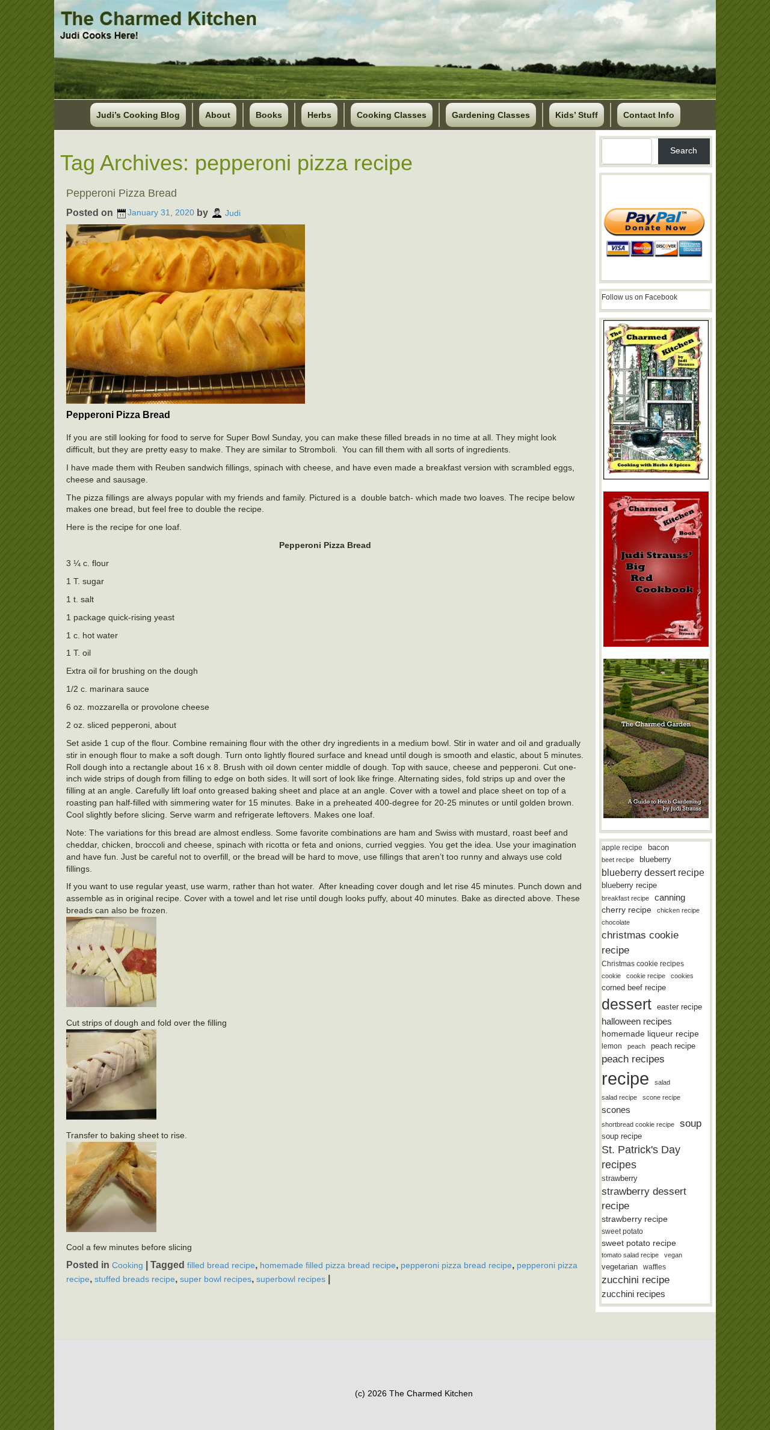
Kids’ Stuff (576, 115)
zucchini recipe (636, 1280)
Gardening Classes (491, 115)
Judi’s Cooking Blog (138, 115)
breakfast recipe (625, 898)
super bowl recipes (215, 1279)
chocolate (616, 922)
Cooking (127, 1265)
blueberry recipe (629, 885)
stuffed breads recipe (134, 1279)
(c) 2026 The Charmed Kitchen (414, 1393)
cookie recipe (645, 975)
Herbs (319, 115)
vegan (673, 1255)
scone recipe (661, 1097)
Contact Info (648, 115)
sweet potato (622, 1231)
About (217, 115)
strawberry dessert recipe (644, 1199)
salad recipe (619, 1097)
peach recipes (633, 1059)
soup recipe (622, 1136)
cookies (682, 975)
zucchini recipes (633, 1294)
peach (636, 1046)
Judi (233, 212)
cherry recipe (626, 909)
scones (616, 1110)
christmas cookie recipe (640, 942)
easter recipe (679, 1006)
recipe (625, 1078)
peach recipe (673, 1045)
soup (690, 1123)
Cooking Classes (392, 115)
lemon (612, 1046)
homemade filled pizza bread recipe (328, 1265)
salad (662, 1082)
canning (669, 897)
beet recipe (618, 859)
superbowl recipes (290, 1279)
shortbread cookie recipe (638, 1124)
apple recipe (622, 847)
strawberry (620, 1178)
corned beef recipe (634, 988)
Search (683, 150)
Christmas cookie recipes (643, 964)
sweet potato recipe (639, 1243)
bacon (658, 847)
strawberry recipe (635, 1219)
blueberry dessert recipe (653, 872)
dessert (626, 1004)
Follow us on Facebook (639, 297)
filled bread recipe (221, 1265)
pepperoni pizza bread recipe (456, 1265)
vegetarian (620, 1266)
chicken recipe (678, 910)
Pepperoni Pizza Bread (121, 193)
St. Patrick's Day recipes (641, 1157)
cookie (611, 975)
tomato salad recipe (630, 1255)
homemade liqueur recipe (650, 1033)
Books (269, 115)
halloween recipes (637, 1021)
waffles (654, 1267)
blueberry (655, 859)
